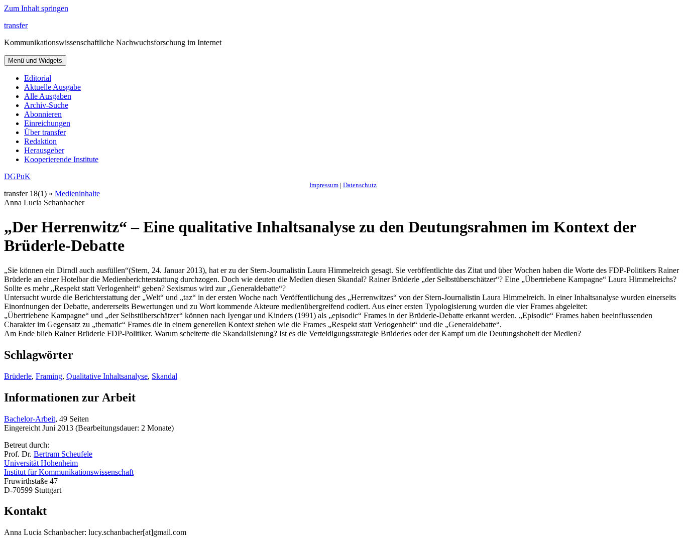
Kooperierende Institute (61, 159)
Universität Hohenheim (41, 463)
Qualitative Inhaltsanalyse (107, 376)
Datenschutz (360, 185)
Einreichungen (47, 123)
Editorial (37, 78)
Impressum (323, 185)
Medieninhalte (77, 193)
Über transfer (45, 132)
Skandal (164, 376)
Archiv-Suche (46, 105)
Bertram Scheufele (63, 454)
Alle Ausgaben (47, 96)
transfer (16, 25)
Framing (49, 376)
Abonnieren (43, 114)
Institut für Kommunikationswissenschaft (69, 472)
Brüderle (18, 376)
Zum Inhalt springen (36, 8)
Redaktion (40, 141)
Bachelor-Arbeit (29, 419)
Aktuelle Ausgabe (52, 87)
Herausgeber (44, 150)
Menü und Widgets (35, 60)
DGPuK (17, 176)
